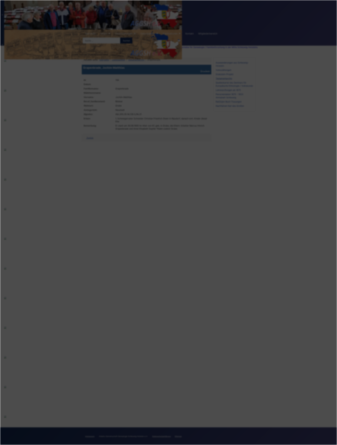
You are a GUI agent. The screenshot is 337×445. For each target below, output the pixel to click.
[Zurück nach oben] (334, 442)
